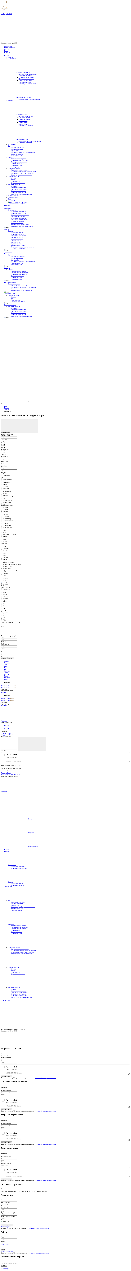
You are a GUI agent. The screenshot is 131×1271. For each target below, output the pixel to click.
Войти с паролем (6, 1227)
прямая (5, 601)
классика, (6, 488)
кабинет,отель (7, 525)
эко (4, 504)
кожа (4, 555)
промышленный (8, 497)
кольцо (5, 594)
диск (4, 592)
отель (4, 530)
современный (7, 502)
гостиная (5, 507)
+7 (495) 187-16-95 (6, 733)
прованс (5, 495)
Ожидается (6, 475)
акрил (4, 546)
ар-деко (5, 481)
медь (4, 561)
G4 (4, 617)
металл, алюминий (8, 562)
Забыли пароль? (5, 1244)
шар (4, 603)
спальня (5, 509)
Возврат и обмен (13, 197)
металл (5, 545)
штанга (5, 605)
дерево (5, 550)
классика (5, 486)
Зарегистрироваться (7, 1251)
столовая (5, 511)
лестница (5, 541)
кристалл (5, 557)
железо (5, 552)
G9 (4, 608)
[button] (7, 1225)
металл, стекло (7, 566)
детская (5, 484)
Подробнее (4, 692)
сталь (4, 575)
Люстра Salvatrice (6, 685)
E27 (4, 615)
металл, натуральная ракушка (12, 564)
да (3, 643)
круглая (5, 596)
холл (4, 538)
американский (7, 479)
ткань (4, 580)
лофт (4, 490)
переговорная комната (9, 534)
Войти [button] (3, 1249)
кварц (4, 553)
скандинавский (7, 500)
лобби (5, 539)
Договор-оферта (6, 773)
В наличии (6, 474)
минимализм (7, 491)
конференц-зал (7, 527)
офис (4, 532)
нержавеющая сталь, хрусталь (12, 570)
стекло (5, 577)
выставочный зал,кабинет (11, 522)
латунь (5, 559)
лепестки (5, 598)
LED (4, 610)
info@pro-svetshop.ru (7, 735)
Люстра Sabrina (5, 698)
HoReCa (5, 514)
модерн (5, 493)
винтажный (6, 482)
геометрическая (7, 591)
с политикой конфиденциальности (45, 1078)
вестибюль (6, 516)
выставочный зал (8, 520)
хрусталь (5, 584)
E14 (4, 614)
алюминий (6, 548)
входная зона (7, 518)
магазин (5, 529)
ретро (4, 498)
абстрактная (6, 589)
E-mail (2, 1237)
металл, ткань (7, 568)
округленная (6, 600)
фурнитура (6, 582)
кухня (4, 513)
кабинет (5, 523)
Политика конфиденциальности (10, 774)
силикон (5, 573)
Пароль (3, 1241)
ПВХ (4, 571)
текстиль (5, 579)
